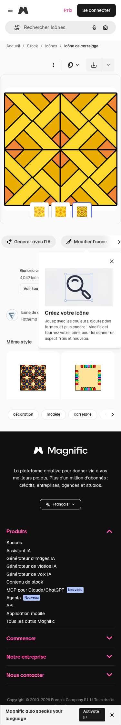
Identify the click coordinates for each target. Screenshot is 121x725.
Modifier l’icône (90, 242)
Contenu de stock (24, 582)
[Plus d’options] (53, 64)
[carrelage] (39, 211)
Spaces (14, 543)
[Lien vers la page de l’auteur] (12, 316)
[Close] (112, 715)
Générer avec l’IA (32, 242)
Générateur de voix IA (28, 574)
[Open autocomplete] (14, 27)
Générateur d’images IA (30, 558)
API (10, 605)
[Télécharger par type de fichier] (74, 65)
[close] (112, 262)
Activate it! (91, 714)
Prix (68, 10)
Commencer (21, 638)
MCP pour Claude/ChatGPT (44, 590)
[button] (60, 504)
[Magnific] (61, 452)
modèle (53, 414)
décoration (23, 414)
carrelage (83, 414)
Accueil (13, 46)
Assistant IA (18, 551)
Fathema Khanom (37, 319)
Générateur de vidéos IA (31, 566)
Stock (32, 46)
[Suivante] (112, 415)
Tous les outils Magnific (30, 621)
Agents (22, 598)
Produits (16, 531)
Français (60, 504)
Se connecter (96, 10)
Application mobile (25, 613)
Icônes (51, 46)
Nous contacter (25, 675)
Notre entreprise (26, 656)
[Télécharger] (94, 65)
